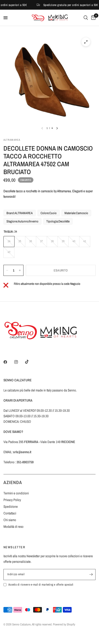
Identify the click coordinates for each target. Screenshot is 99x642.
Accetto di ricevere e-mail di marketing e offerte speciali (40, 585)
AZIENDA (12, 482)
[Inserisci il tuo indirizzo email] (91, 574)
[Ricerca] (86, 18)
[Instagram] (19, 362)
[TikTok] (30, 362)
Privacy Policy (12, 499)
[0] (93, 18)
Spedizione (10, 506)
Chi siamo (9, 519)
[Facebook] (8, 362)
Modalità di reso (13, 526)
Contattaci (9, 513)
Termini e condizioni (16, 493)
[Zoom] (86, 42)
